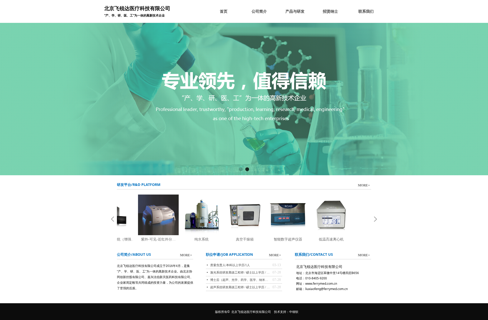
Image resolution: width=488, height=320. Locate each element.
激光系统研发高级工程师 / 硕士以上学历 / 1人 (240, 272)
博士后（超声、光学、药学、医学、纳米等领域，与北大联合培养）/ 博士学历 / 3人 (240, 280)
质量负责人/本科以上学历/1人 (230, 265)
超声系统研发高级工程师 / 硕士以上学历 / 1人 (240, 287)
